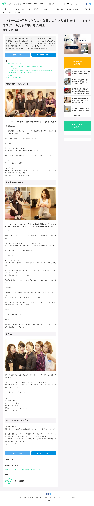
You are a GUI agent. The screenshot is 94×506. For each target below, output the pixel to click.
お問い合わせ (47, 497)
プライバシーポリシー (60, 497)
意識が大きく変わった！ (15, 64)
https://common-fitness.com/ (13, 444)
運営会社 (38, 497)
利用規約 (72, 497)
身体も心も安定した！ (14, 68)
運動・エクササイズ (38, 469)
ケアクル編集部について (26, 497)
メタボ (18, 469)
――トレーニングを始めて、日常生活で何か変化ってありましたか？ (27, 66)
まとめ (10, 75)
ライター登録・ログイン (76, 4)
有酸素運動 (26, 469)
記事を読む (77, 72)
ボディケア (10, 469)
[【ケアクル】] (11, 3)
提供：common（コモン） (16, 77)
